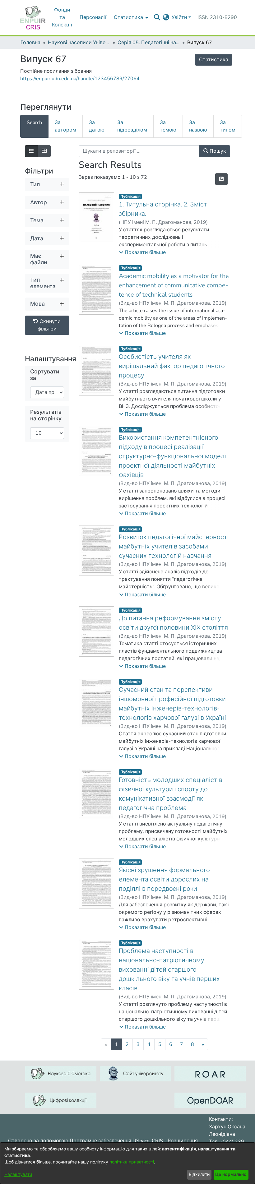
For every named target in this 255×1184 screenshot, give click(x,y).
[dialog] (127, 1163)
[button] (142, 252)
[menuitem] (130, 17)
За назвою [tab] (198, 126)
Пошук (217, 151)
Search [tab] (34, 122)
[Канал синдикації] (221, 179)
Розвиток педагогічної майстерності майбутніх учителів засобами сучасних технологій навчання (174, 546)
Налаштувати (18, 1174)
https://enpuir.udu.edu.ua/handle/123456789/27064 (80, 78)
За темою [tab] (168, 126)
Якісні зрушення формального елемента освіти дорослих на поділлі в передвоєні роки (164, 879)
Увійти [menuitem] (179, 17)
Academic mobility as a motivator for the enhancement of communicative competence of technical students (174, 285)
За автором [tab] (65, 126)
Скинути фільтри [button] (49, 325)
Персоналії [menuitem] (93, 17)
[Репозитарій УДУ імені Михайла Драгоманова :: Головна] (33, 17)
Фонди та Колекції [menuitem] (62, 17)
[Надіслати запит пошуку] (157, 17)
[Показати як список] (31, 151)
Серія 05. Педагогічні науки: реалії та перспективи (149, 42)
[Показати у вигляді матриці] (44, 151)
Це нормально (231, 1174)
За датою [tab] (96, 126)
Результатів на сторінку (46, 415)
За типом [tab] (227, 126)
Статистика (213, 59)
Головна (30, 42)
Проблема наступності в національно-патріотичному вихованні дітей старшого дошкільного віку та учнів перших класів (169, 969)
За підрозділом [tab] (132, 126)
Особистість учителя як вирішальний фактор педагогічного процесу (172, 366)
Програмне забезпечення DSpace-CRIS (116, 1140)
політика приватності (131, 1162)
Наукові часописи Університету (79, 42)
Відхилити (199, 1174)
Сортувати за (44, 375)
